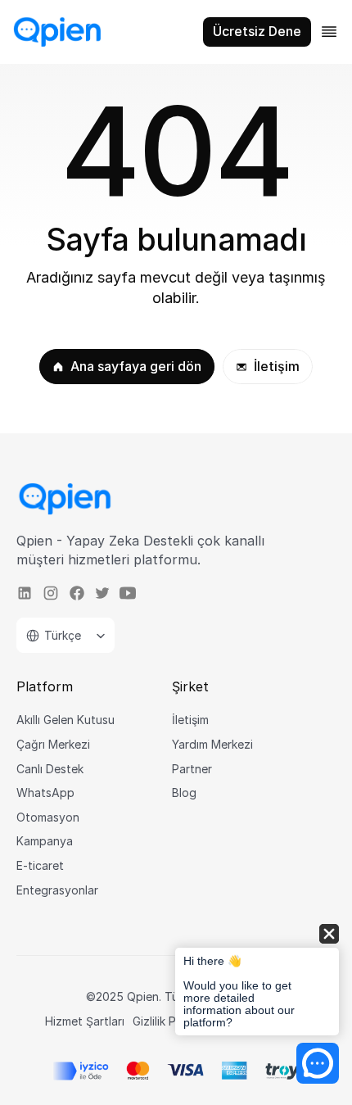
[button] (257, 980)
